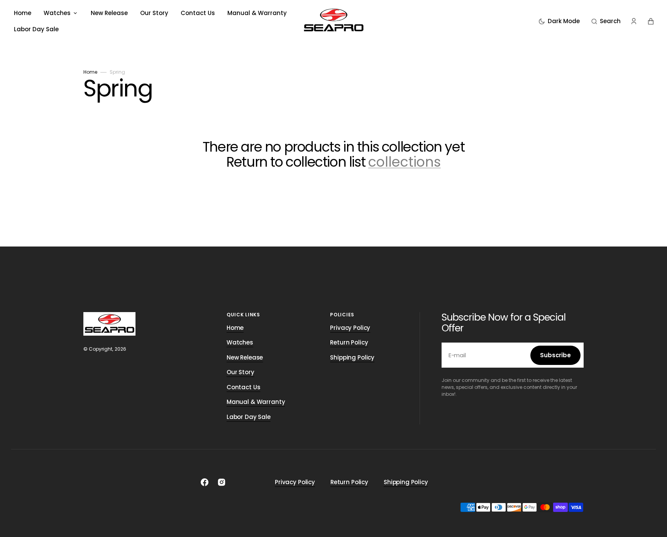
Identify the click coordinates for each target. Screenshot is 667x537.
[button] (606, 21)
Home (90, 72)
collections (404, 162)
